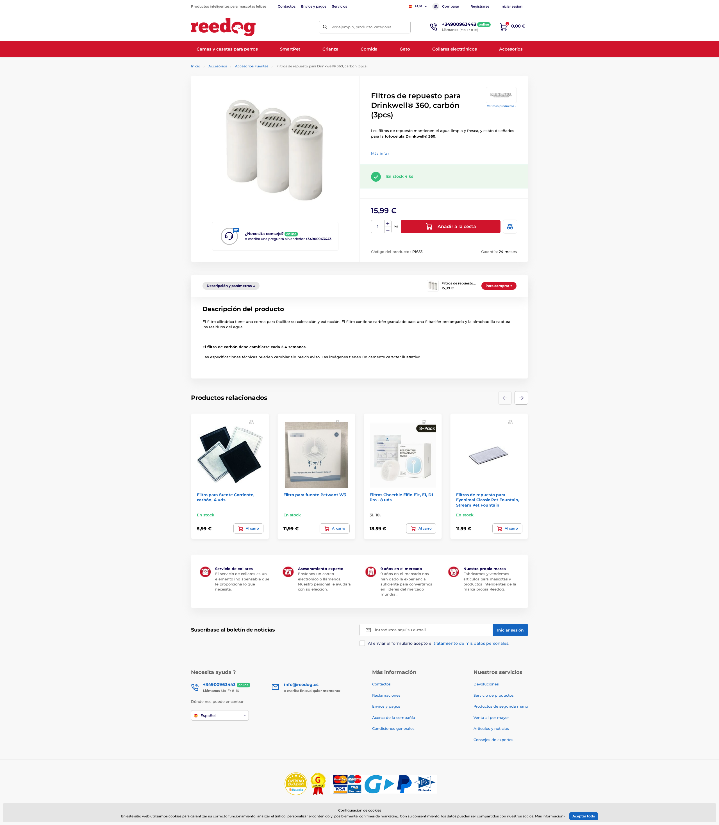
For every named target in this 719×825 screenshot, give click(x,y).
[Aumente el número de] (387, 223)
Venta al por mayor (491, 717)
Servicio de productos (494, 695)
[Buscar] (325, 27)
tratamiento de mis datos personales (471, 643)
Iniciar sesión (511, 6)
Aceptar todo (583, 816)
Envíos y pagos (313, 6)
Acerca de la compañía (393, 717)
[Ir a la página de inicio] (223, 27)
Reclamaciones (386, 695)
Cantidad (377, 226)
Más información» (550, 816)
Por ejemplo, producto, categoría (361, 27)
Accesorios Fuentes (251, 66)
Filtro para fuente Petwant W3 (314, 494)
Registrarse (479, 6)
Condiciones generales (393, 728)
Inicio (195, 66)
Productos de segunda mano (501, 706)
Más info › (380, 153)
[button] (521, 398)
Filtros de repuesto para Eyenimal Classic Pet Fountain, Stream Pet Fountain (487, 499)
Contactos (286, 6)
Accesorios (217, 66)
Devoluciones (486, 684)
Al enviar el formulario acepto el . (438, 643)
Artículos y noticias (491, 728)
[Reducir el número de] (387, 230)
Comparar (450, 6)
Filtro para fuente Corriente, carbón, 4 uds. (225, 497)
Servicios (339, 6)
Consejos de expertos (493, 739)
